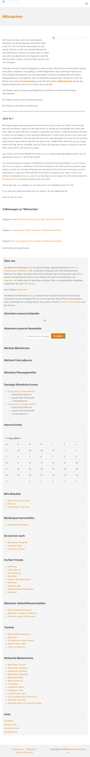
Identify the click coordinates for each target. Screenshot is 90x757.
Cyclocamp (13, 684)
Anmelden (8, 721)
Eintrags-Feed (10, 724)
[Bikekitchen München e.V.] (11, 3)
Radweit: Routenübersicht (19, 579)
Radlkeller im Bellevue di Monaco (22, 613)
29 (65, 475)
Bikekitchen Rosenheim (18, 674)
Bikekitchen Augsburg (17, 668)
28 (53, 475)
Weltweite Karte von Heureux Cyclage (25, 703)
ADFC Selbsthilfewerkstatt (19, 610)
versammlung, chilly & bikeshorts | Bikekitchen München (36, 230)
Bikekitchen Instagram (17, 542)
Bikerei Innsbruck (15, 680)
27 (7, 450)
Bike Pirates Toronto (17, 664)
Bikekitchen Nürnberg (17, 671)
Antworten (21, 289)
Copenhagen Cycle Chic (18, 507)
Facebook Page (15, 545)
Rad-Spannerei (14, 573)
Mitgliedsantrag (65, 81)
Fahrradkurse (29, 283)
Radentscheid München (18, 525)
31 (7, 481)
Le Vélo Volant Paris (17, 693)
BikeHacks (12, 637)
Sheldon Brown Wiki (17, 643)
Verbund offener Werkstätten (21, 589)
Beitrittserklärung (10, 179)
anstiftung (12, 566)
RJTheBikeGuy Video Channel (21, 640)
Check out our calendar (70, 302)
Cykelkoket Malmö (16, 687)
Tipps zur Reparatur (16, 647)
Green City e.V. (14, 570)
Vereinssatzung (27, 81)
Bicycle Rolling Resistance (19, 634)
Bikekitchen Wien (15, 677)
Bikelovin (12, 504)
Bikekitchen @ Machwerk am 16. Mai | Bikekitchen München (38, 219)
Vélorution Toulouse (16, 700)
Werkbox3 (12, 592)
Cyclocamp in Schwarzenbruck (21, 391)
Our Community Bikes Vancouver (22, 697)
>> (20, 438)
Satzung (26, 176)
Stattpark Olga (14, 586)
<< (7, 438)
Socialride (12, 582)
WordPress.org (10, 732)
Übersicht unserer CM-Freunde (21, 616)
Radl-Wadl (12, 576)
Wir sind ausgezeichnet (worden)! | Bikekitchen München (37, 241)
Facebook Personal (16, 549)
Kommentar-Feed (11, 728)
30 (77, 475)
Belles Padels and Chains (19, 500)
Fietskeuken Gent (15, 690)
